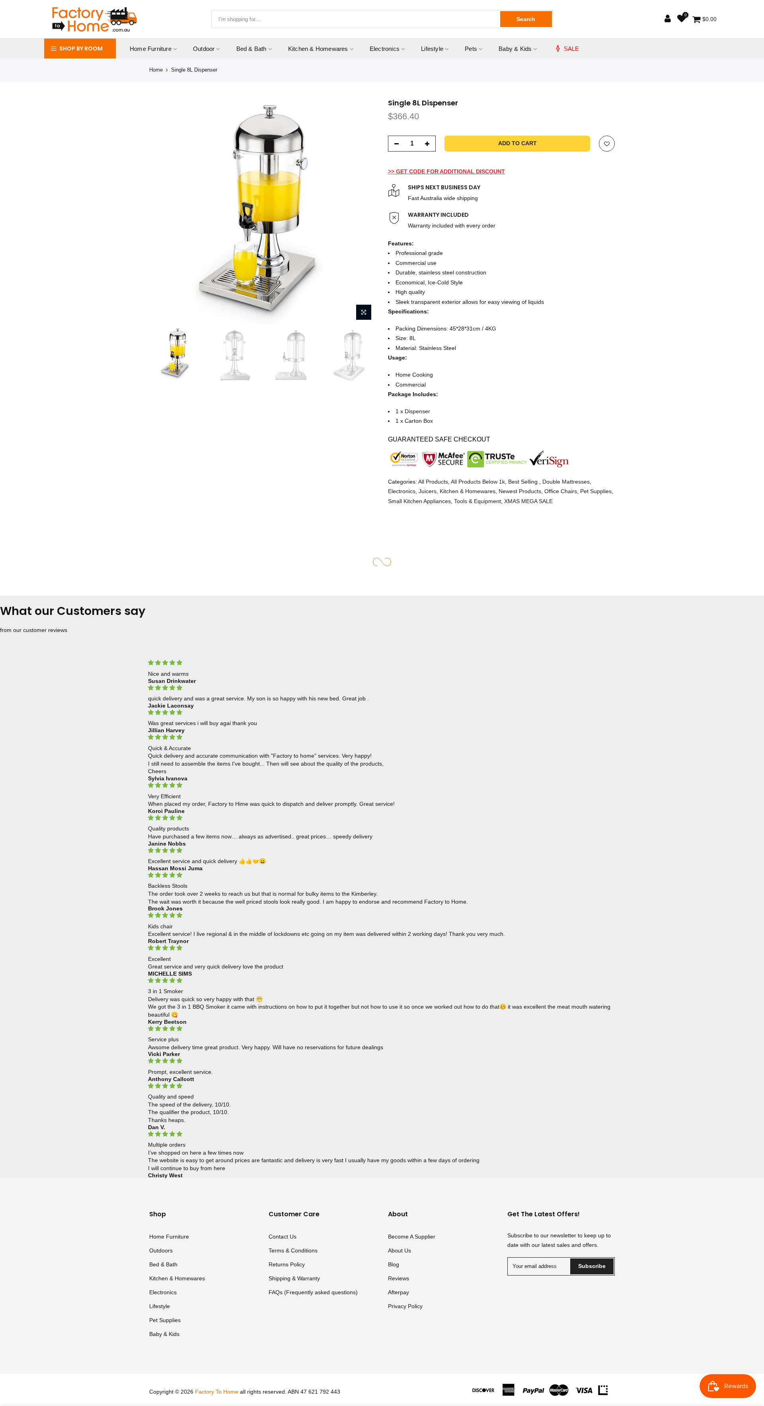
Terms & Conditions (293, 1250)
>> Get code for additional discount (446, 171)
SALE (571, 48)
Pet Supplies (596, 491)
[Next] (362, 211)
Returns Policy (287, 1264)
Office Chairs (560, 491)
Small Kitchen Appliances (419, 501)
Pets (471, 48)
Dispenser (417, 411)
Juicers (428, 491)
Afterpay (398, 1292)
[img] (382, 663)
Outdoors (161, 1250)
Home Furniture (151, 48)
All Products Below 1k (478, 481)
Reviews (398, 1278)
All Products (433, 481)
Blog (393, 1264)
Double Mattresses (566, 481)
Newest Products (520, 491)
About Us (399, 1250)
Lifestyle (432, 48)
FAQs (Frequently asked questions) (313, 1292)
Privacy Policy (405, 1306)
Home (156, 70)
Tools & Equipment (477, 501)
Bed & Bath (251, 48)
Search (525, 19)
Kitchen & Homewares (318, 48)
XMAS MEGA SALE (528, 501)
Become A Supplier (411, 1236)
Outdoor (203, 48)
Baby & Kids (515, 48)
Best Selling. (523, 481)
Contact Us (282, 1236)
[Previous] (163, 211)
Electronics (385, 48)
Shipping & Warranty (294, 1278)
